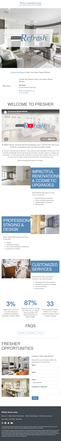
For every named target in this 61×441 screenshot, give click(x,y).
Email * (34, 372)
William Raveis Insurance (45, 416)
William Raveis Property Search (16, 416)
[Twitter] (8, 423)
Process (40, 333)
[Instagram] (2, 423)
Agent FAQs (22, 333)
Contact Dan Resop (17, 72)
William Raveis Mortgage (31, 416)
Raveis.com (4, 416)
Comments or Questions (39, 387)
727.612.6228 (24, 93)
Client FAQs (31, 333)
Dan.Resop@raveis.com (27, 91)
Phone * (34, 379)
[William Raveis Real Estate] (30, 6)
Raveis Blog (19, 419)
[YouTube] (12, 423)
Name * (34, 365)
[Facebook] (5, 423)
